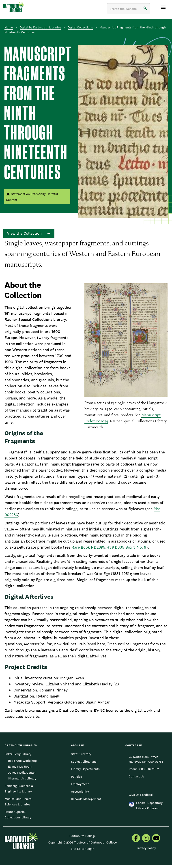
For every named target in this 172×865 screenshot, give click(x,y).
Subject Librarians (84, 762)
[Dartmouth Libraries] (13, 7)
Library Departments (85, 769)
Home (8, 27)
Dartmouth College (82, 836)
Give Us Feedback (141, 795)
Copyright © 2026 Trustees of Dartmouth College (82, 842)
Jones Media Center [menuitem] (22, 773)
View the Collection (25, 233)
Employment (80, 784)
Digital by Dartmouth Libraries (40, 27)
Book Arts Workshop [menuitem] (22, 761)
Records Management (86, 799)
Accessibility (80, 792)
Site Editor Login (82, 849)
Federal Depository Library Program (149, 805)
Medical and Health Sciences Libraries (18, 801)
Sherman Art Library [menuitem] (22, 778)
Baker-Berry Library (18, 754)
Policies (76, 777)
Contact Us (136, 776)
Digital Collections (80, 27)
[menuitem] (136, 838)
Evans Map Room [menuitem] (20, 766)
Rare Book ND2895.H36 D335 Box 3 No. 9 (108, 547)
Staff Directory (81, 754)
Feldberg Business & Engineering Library (19, 788)
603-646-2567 (149, 769)
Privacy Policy (146, 848)
